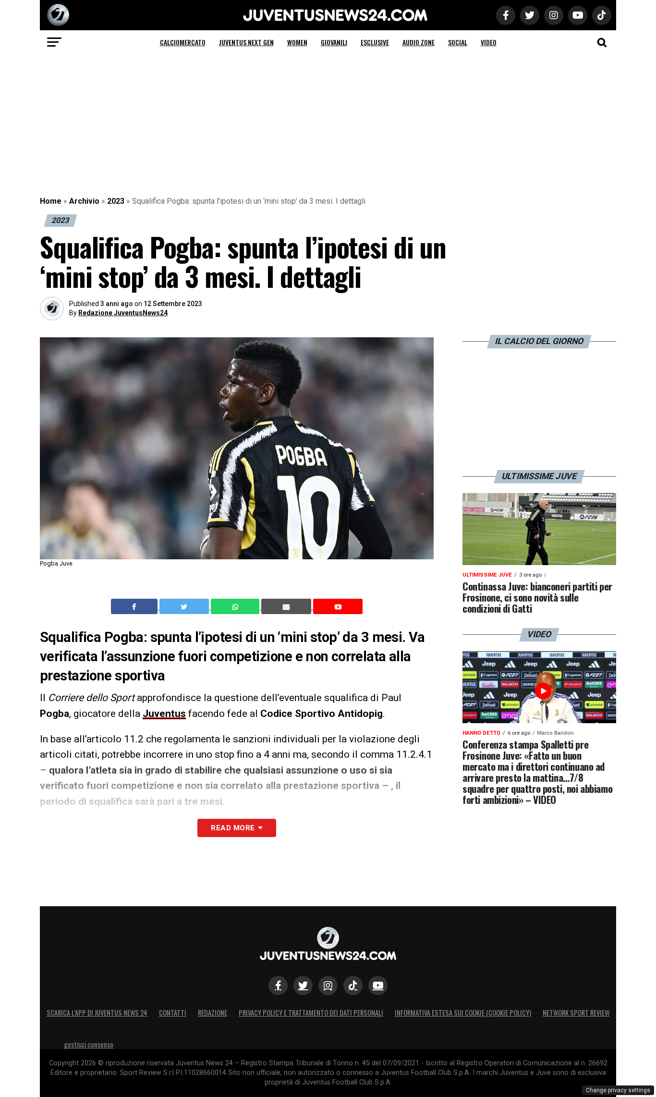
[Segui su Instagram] (328, 985)
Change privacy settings (618, 1090)
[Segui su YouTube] (378, 985)
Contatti (172, 1013)
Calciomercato (183, 42)
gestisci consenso (88, 1044)
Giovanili (334, 42)
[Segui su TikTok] (353, 985)
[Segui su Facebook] (278, 985)
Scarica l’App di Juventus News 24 (97, 1013)
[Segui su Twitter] (303, 985)
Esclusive (375, 42)
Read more (233, 828)
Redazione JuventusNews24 (123, 313)
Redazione (212, 1013)
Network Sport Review (576, 1013)
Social (457, 42)
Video (489, 42)
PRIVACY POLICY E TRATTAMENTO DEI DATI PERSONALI (311, 1013)
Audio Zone (418, 42)
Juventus (164, 713)
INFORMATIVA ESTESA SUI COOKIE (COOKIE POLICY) (463, 1013)
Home (50, 201)
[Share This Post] (236, 606)
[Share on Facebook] (135, 606)
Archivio (84, 201)
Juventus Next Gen (246, 42)
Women (297, 42)
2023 (115, 201)
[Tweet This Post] (185, 606)
